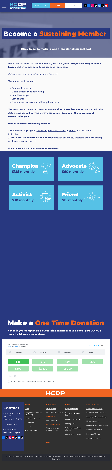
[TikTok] (95, 5)
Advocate (52, 130)
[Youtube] (106, 5)
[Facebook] (88, 5)
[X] (85, 5)
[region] (31, 169)
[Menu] (4, 6)
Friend (72, 130)
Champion (42, 130)
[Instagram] (92, 5)
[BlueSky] (99, 5)
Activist (62, 130)
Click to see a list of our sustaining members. (33, 148)
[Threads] (102, 5)
